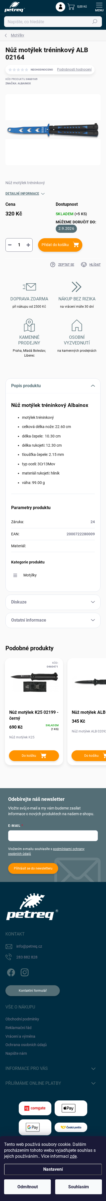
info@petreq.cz (29, 946)
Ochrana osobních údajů (26, 1045)
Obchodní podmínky (22, 1019)
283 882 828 (27, 957)
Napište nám (16, 1053)
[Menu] (99, 7)
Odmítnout (27, 1186)
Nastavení (53, 1169)
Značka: (18, 83)
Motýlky (30, 575)
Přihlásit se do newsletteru (33, 868)
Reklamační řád (18, 1028)
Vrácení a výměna (20, 1036)
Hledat (95, 22)
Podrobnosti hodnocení (74, 69)
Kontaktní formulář (33, 991)
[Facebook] (10, 971)
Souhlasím (78, 1186)
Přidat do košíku (55, 245)
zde (73, 1156)
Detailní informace (22, 193)
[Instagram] (24, 971)
